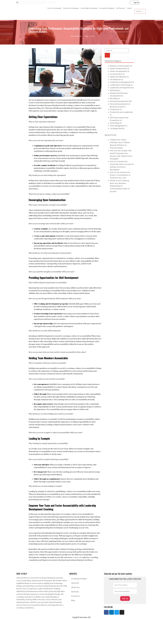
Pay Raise (114, 99)
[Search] (107, 55)
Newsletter (75, 596)
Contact (129, 8)
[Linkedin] (111, 612)
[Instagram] (122, 612)
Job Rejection (115, 80)
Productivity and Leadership (121, 112)
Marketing (114, 90)
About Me (75, 583)
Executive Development (71, 8)
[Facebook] (106, 612)
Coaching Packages (79, 579)
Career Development (54, 8)
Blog (73, 600)
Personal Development (106, 8)
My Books (75, 592)
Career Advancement (118, 69)
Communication (116, 74)
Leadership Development (89, 8)
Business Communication (120, 66)
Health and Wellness (118, 77)
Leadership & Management (121, 82)
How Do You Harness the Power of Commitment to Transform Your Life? (120, 175)
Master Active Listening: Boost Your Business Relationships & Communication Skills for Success (120, 186)
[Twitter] (116, 612)
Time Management (117, 126)
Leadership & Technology (120, 85)
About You (75, 587)
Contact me (77, 557)
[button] (140, 7)
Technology (114, 123)
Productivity (115, 109)
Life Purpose (120, 8)
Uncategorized (116, 128)
